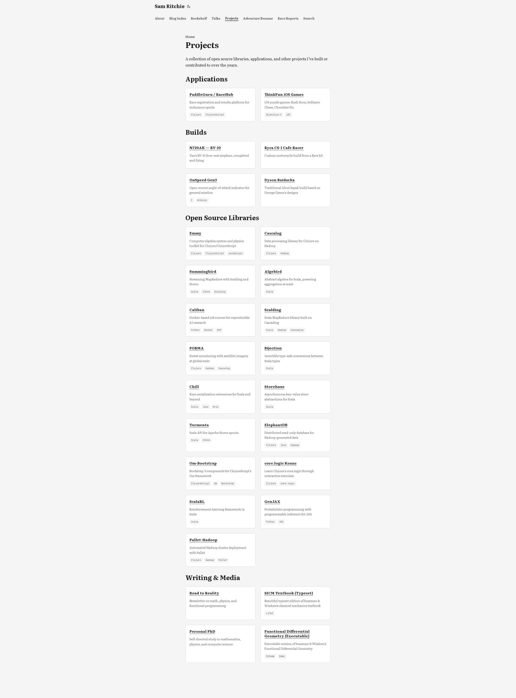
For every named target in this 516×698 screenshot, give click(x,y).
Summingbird (202, 271)
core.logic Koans (280, 463)
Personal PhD (202, 631)
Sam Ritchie (170, 5)
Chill (194, 386)
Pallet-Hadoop (203, 539)
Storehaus (274, 386)
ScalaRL (197, 501)
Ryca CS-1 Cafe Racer (284, 147)
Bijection (273, 347)
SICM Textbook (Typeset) (288, 592)
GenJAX (272, 501)
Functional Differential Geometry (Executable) (287, 633)
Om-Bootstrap (203, 463)
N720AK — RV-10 (205, 147)
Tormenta (199, 424)
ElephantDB (275, 424)
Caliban (196, 309)
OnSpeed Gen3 (203, 179)
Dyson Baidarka (279, 179)
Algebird (273, 271)
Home (190, 36)
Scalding (272, 309)
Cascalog (273, 232)
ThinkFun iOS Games (284, 94)
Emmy (195, 232)
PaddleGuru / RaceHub (211, 94)
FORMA (196, 347)
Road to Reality (204, 592)
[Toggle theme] (188, 6)
